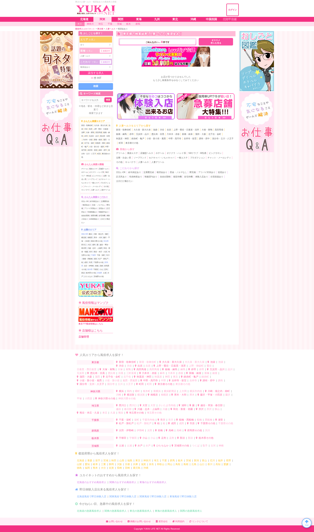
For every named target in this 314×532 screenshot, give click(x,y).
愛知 (87, 464)
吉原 (90, 129)
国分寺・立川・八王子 (223, 138)
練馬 (182, 369)
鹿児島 (136, 467)
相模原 (89, 237)
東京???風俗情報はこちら (90, 324)
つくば (196, 445)
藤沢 (227, 394)
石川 (212, 460)
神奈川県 (84, 234)
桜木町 (146, 391)
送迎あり (102, 208)
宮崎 (127, 467)
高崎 (101, 266)
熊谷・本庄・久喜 (100, 252)
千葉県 (93, 255)
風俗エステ (93, 169)
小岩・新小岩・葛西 (96, 147)
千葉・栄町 (101, 255)
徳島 (79, 467)
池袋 (155, 130)
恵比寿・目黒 (105, 136)
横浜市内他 (196, 391)
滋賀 (143, 464)
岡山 (169, 464)
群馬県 (95, 430)
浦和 (93, 245)
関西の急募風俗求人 (191, 510)
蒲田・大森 (200, 134)
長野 (228, 460)
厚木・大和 (98, 237)
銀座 (214, 373)
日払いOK (84, 201)
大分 (103, 467)
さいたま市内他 (167, 405)
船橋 (199, 419)
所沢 (90, 252)
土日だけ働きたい (124, 181)
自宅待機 (102, 215)
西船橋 (208, 419)
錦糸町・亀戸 (137, 138)
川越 (165, 409)
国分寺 (111, 384)
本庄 (104, 412)
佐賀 (111, 467)
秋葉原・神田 (100, 143)
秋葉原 (158, 376)
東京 (175, 376)
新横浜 (157, 391)
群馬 (172, 460)
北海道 (80, 460)
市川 (107, 255)
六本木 (171, 373)
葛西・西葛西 (130, 380)
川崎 (118, 394)
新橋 (206, 373)
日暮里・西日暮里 (86, 369)
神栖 (221, 445)
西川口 (83, 245)
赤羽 (85, 136)
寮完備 (192, 172)
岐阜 (95, 464)
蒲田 (97, 376)
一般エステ (95, 183)
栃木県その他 (91, 273)
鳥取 (177, 464)
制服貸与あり (103, 212)
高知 (218, 464)
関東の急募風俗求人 (116, 510)
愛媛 (226, 464)
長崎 (119, 467)
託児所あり (121, 177)
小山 (101, 269)
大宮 (89, 245)
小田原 (88, 398)
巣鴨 (128, 369)
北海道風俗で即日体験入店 (91, 496)
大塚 (120, 369)
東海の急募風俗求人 (166, 510)
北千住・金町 (89, 143)
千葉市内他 (148, 419)
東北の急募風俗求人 (141, 510)
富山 (204, 460)
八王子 (129, 384)
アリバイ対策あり (90, 208)
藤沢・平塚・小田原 (211, 394)
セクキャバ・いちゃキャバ (161, 158)
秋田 (113, 460)
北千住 (127, 376)
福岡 (87, 467)
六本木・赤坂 (87, 140)
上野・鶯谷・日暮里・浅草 (186, 130)
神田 (167, 376)
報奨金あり (87, 205)
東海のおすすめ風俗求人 (153, 482)
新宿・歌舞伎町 (87, 125)
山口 (202, 464)
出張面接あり (94, 219)
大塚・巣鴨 (90, 132)
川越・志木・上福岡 (94, 248)
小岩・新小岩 (112, 380)
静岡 (111, 464)
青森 (89, 460)
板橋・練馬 (121, 134)
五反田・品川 (94, 136)
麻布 (162, 373)
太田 (149, 430)
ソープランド (92, 179)
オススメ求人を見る (216, 41)
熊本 (95, 467)
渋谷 (85, 129)
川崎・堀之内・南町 (100, 234)
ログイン (232, 10)
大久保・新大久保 (100, 125)
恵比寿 (111, 373)
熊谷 (120, 412)
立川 (120, 384)
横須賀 (83, 237)
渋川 (207, 430)
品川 (230, 369)
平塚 (79, 398)
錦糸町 (205, 376)
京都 (127, 464)
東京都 (95, 362)
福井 (220, 460)
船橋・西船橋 (87, 259)
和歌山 (160, 464)
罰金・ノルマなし (98, 205)
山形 (121, 460)
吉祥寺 (193, 380)
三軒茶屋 (131, 373)
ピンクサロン (97, 176)
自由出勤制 (85, 215)
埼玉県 (106, 241)
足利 (105, 269)
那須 (83, 273)
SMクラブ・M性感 (197, 153)
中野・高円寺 (174, 138)
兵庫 (135, 464)
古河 (213, 445)
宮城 (105, 460)
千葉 (164, 460)
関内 (129, 391)
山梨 (79, 464)
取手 (205, 445)
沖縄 (145, 467)
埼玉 (156, 460)
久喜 (112, 412)
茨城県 (99, 273)
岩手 (97, 460)
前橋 (96, 266)
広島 (194, 464)
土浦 (104, 273)
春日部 (127, 409)
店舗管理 (83, 336)
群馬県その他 (194, 430)
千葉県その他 (98, 262)
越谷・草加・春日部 (212, 405)
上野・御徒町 (196, 365)
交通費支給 (105, 201)
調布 (220, 380)
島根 (185, 464)
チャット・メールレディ (93, 186)
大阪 (119, 464)
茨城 (188, 460)
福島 (129, 460)
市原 (90, 262)
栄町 (136, 419)
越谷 (118, 409)
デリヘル (84, 169)
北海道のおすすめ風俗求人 (91, 482)
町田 (99, 154)
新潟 (196, 460)
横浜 (90, 234)
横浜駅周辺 (170, 391)
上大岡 (183, 391)
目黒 (120, 373)
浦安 (95, 259)
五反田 (80, 373)
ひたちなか (88, 276)
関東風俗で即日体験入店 (122, 496)
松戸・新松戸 (103, 259)
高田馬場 (98, 132)
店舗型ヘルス (103, 169)
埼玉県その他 (136, 412)
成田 (85, 262)
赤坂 (180, 373)
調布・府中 (103, 150)
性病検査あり (92, 212)
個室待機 (94, 215)
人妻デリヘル (105, 190)
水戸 (140, 445)
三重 (103, 464)
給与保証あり (95, 201)
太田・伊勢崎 (89, 266)
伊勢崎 (140, 430)
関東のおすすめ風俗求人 (122, 482)
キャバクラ (85, 190)
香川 (210, 464)
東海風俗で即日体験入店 (183, 496)
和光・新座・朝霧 (183, 409)
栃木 (180, 460)
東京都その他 (131, 143)
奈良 (151, 464)
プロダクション (197, 158)
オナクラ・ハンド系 (96, 172)
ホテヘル (84, 172)
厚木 (192, 394)
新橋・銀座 (98, 140)
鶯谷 (209, 365)
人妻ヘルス (95, 190)
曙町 (137, 391)
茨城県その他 (99, 276)
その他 (106, 186)
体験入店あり (201, 177)
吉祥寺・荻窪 (92, 150)
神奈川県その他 (96, 241)
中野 (163, 380)
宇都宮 (95, 269)
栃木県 (89, 269)
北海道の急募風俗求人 (89, 510)
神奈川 (147, 460)
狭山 (217, 409)
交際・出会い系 (123, 158)
